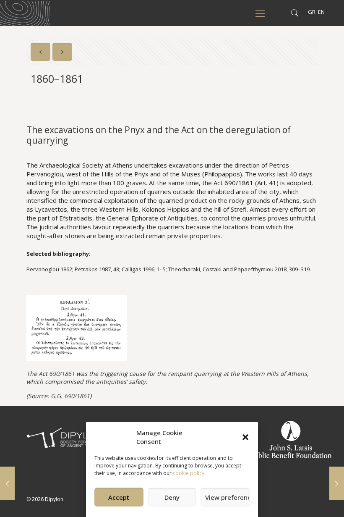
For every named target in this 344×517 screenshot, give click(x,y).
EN (321, 12)
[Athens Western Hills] (25, 12)
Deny (172, 497)
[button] (245, 437)
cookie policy (188, 473)
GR (311, 12)
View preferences (227, 497)
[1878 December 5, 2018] (336, 483)
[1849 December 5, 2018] (7, 483)
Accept (118, 497)
